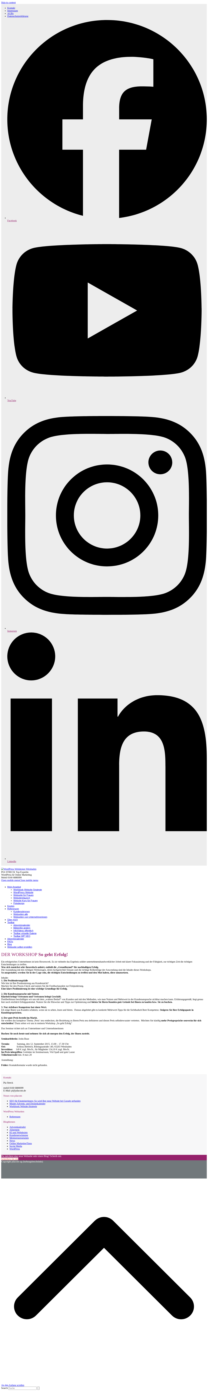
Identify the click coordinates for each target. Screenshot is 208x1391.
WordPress (14, 1149)
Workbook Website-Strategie (23, 1106)
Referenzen (14, 1116)
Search (4, 1388)
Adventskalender (17, 1127)
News (12, 1140)
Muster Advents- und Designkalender (27, 1103)
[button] (19, 880)
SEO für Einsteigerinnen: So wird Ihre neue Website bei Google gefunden (45, 1101)
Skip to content (8, 2)
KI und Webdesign (18, 1132)
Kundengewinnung (18, 1135)
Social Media (15, 1146)
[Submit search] (38, 1388)
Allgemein (14, 1129)
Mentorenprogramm (19, 1138)
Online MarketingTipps (20, 1143)
